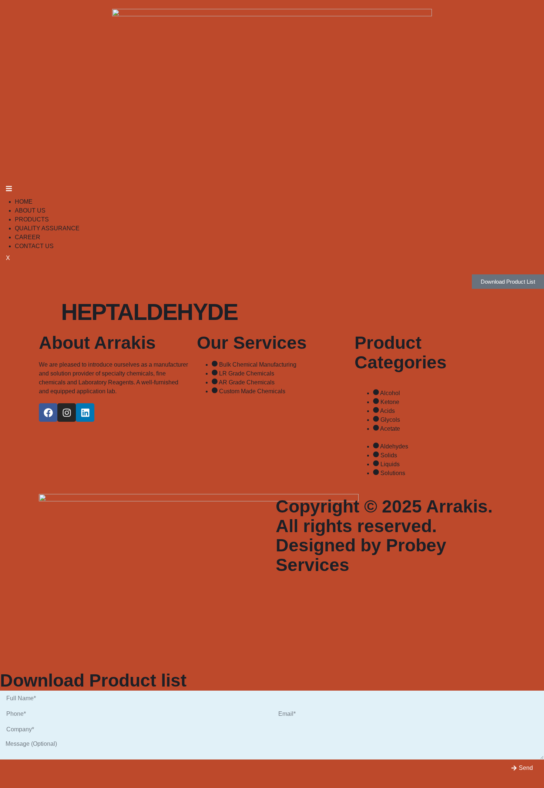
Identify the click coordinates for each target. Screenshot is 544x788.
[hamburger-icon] (9, 189)
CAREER (27, 237)
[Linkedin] (85, 412)
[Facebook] (48, 412)
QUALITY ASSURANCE (47, 228)
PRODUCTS (32, 219)
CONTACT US (34, 246)
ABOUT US (30, 210)
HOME (24, 201)
